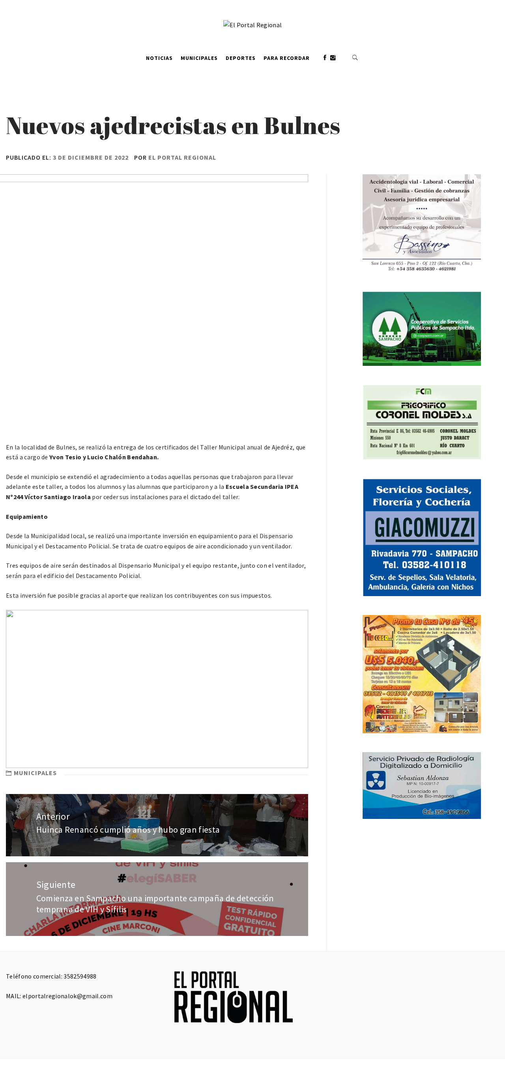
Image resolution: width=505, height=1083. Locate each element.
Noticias (159, 58)
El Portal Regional (182, 157)
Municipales (199, 58)
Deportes (241, 58)
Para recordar (287, 58)
